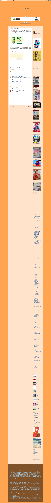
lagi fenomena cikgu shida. (37, 258)
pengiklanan (26, 489)
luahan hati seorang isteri (36, 402)
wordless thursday (39, 498)
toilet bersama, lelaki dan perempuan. (37, 294)
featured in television (38, 475)
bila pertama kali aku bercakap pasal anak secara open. (38, 399)
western (31, 498)
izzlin (12, 81)
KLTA (29, 482)
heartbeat (35, 477)
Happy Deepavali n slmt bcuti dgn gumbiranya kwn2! (37, 350)
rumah (26, 491)
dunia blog (39, 473)
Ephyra (23, 474)
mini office (22, 486)
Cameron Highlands (35, 452)
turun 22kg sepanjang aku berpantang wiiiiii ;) (38, 408)
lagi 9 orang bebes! (36, 345)
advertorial (35, 282)
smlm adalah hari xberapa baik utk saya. (37, 293)
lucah (39, 484)
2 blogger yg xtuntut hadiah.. (37, 221)
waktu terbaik (39, 497)
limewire (16, 484)
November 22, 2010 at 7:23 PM (20, 90)
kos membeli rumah (38, 482)
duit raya (36, 473)
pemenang (39, 488)
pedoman (25, 488)
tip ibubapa (26, 495)
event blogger (36, 474)
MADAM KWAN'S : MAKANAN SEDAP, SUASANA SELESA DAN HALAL (37, 423)
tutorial (36, 496)
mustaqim (39, 486)
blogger (18, 470)
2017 (34, 194)
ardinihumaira (13, 90)
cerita (29, 471)
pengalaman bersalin (16, 489)
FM (15, 476)
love (31, 484)
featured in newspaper (32, 475)
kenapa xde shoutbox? (37, 220)
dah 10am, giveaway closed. (37, 277)
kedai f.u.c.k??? (36, 237)
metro (10, 486)
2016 (34, 195)
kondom (34, 482)
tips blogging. (35, 246)
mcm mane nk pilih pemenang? (36, 259)
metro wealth (13, 486)
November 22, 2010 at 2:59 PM (17, 81)
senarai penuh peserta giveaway (37, 267)
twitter (10, 497)
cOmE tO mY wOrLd (36, 421)
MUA (29, 486)
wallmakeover (11, 498)
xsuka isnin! (35, 217)
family (17, 475)
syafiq (39, 493)
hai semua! (35, 275)
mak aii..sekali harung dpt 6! (37, 283)
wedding (27, 498)
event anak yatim (30, 474)
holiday (28, 478)
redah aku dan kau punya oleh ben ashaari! (37, 227)
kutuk (28, 483)
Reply (12, 79)
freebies (16, 67)
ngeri (16, 487)
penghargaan (21, 489)
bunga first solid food (12, 471)
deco (11, 473)
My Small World (36, 417)
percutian (34, 489)
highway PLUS (21, 478)
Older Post (29, 106)
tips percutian (15, 496)
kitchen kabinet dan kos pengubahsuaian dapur (38, 383)
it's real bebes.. (36, 353)
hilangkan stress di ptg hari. (37, 242)
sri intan (21, 493)
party (20, 488)
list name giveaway (20, 484)
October (35, 367)
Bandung (34, 450)
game (29, 476)
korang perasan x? (36, 280)
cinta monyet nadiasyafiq (26, 472)
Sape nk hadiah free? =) (38, 378)
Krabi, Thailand (34, 454)
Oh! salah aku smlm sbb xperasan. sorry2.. (37, 358)
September (35, 368)
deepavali (15, 473)
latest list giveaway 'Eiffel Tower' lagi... (37, 356)
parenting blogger (17, 488)
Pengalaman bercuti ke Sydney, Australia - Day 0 (38, 395)
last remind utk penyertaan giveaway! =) (37, 279)
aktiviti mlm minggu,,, (36, 311)
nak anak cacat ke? (36, 234)
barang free (13, 67)
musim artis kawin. (36, 276)
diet (23, 473)
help (39, 477)
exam (10, 475)
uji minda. (13, 497)
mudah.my (32, 486)
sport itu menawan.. (36, 315)
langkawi (31, 483)
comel (30, 472)
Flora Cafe (13, 476)
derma (21, 473)
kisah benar (27, 482)
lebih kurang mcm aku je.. (37, 359)
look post (29, 484)
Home (20, 106)
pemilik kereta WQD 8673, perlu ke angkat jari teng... (37, 342)
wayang (25, 498)
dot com (31, 473)
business (16, 471)
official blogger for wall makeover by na (35, 487)
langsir (33, 483)
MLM (24, 486)
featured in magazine (26, 475)
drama (33, 473)
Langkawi (34, 451)
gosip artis (39, 476)
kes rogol (15, 482)
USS (17, 497)
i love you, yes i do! (36, 299)
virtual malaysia (33, 497)
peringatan (39, 489)
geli (31, 476)
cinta (20, 472)
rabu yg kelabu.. (36, 323)
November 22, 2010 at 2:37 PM (19, 76)
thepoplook (20, 495)
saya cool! (35, 291)
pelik (35, 488)
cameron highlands (21, 471)
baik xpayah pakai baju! (37, 337)
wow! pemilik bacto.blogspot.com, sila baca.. (37, 317)
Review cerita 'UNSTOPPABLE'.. (36, 346)
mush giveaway (35, 486)
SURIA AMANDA (36, 413)
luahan (37, 484)
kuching (26, 483)
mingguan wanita (18, 486)
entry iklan (19, 474)
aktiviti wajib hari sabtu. (37, 232)
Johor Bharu (34, 453)
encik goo (16, 474)
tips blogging (29, 495)
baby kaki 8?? (36, 235)
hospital (39, 478)
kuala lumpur (19, 483)
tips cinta (33, 495)
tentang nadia (33, 494)
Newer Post (12, 106)
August (35, 369)
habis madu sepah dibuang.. (37, 324)
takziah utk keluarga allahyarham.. (36, 314)
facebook (13, 475)
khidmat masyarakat (22, 482)
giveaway (34, 476)
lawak (40, 483)
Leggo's (14, 484)
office (29, 487)
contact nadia (36, 472)
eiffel (13, 474)
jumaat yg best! (36, 281)
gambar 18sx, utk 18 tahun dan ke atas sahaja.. (37, 296)
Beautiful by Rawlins (36, 419)
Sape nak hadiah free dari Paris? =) (38, 374)
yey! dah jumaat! (36, 238)
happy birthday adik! (36, 233)
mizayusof (13, 76)
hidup (17, 478)
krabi (16, 483)
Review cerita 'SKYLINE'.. (37, 310)
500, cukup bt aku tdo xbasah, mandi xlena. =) (37, 339)
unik (15, 497)
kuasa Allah (23, 483)
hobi (25, 478)
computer (33, 472)
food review (21, 476)
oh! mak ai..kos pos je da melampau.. (37, 264)
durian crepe (11, 474)
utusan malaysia (21, 497)
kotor (13, 483)
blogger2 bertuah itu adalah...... (36, 245)
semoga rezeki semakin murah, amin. (37, 330)
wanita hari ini (21, 498)
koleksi (31, 482)
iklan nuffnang (19, 67)
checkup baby (37, 471)
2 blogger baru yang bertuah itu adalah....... (37, 214)
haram (21, 477)
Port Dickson (34, 462)
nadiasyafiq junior (12, 487)
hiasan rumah (12, 478)
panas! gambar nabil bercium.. (36, 309)
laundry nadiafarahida (37, 483)
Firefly (10, 476)
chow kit (18, 472)
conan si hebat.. (36, 336)
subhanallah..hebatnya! (37, 301)
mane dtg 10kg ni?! (36, 305)
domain (27, 473)
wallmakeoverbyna (16, 498)
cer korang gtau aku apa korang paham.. (37, 360)
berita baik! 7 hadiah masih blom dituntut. (37, 241)
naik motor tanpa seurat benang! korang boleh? (37, 354)
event (25, 474)
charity (34, 471)
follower (18, 476)
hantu (17, 477)
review (16, 491)
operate (13, 488)
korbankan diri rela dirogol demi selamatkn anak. (37, 231)
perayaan (30, 489)
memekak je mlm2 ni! (36, 218)
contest (39, 472)
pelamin (30, 488)
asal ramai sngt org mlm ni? (37, 239)
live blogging (25, 484)
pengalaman (11, 489)
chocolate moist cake (14, 472)
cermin (32, 471)
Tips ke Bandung (38, 386)
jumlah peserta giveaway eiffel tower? (37, 274)
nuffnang (20, 487)
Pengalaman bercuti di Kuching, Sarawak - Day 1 (38, 391)
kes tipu (18, 482)
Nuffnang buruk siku (36, 228)
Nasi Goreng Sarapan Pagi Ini (37, 414)
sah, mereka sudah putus (37, 338)
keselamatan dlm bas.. (37, 300)
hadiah (14, 477)
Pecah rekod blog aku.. (37, 304)
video (24, 497)
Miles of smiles (36, 415)
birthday (33, 469)
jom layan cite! (36, 219)
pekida (28, 488)
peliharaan (33, 488)
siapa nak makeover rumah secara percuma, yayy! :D (38, 404)
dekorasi (17, 473)
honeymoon (34, 478)
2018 (34, 193)
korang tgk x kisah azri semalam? (37, 243)
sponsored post (15, 493)
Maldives (34, 449)
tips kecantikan (37, 495)
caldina (18, 471)
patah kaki (23, 488)
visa (36, 497)
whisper (33, 498)
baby (40, 467)
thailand (13, 495)
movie (27, 486)
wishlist (35, 498)
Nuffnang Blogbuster (26, 487)
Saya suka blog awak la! (37, 229)
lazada (12, 484)
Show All (40, 424)
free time (25, 476)
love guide (34, 484)
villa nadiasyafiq (28, 497)
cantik (25, 471)
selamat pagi (13, 492)
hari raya (32, 477)
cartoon (27, 471)
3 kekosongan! (36, 236)
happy (19, 477)
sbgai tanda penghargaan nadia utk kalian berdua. (37, 216)
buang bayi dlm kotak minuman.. (36, 298)
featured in (20, 475)
